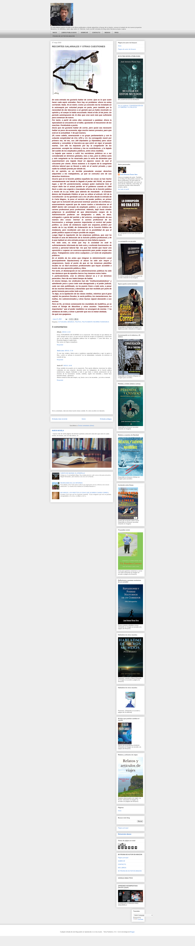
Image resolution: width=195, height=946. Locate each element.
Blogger (132, 932)
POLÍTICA (78, 322)
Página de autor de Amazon (127, 49)
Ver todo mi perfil (123, 189)
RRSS (116, 32)
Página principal (123, 828)
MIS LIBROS (122, 867)
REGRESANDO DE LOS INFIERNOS (71, 483)
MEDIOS (107, 32)
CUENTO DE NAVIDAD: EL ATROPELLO (72, 473)
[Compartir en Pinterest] (77, 319)
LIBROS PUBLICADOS (68, 32)
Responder (60, 345)
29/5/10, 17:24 (69, 350)
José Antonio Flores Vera (128, 174)
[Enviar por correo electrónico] (70, 319)
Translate (140, 919)
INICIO (55, 32)
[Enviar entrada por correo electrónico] (66, 319)
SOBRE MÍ (84, 32)
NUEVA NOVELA (58, 430)
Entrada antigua (106, 419)
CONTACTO (96, 32)
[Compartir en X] (74, 319)
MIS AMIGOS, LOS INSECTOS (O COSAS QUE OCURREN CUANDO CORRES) (84, 492)
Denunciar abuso (124, 834)
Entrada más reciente (59, 419)
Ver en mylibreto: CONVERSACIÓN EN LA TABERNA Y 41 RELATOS (130, 106)
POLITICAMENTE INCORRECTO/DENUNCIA (95, 322)
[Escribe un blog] (72, 319)
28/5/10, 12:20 (66, 332)
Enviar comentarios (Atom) (86, 425)
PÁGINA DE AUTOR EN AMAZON (64, 36)
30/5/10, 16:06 (67, 365)
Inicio (84, 419)
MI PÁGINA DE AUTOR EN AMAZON (130, 871)
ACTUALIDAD (62, 322)
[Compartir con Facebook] (76, 319)
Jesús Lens (60, 350)
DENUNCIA (70, 322)
